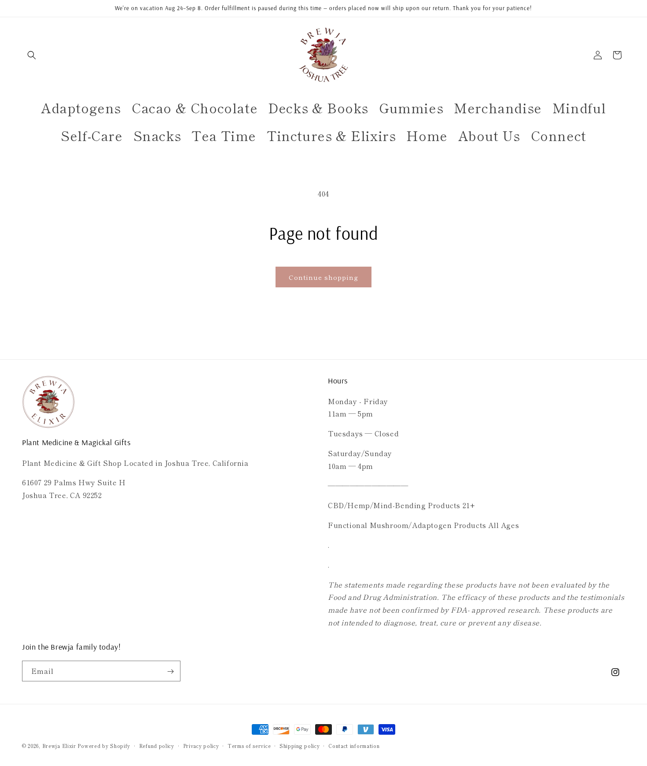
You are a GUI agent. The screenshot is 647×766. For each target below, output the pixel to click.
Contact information (353, 745)
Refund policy (156, 745)
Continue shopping (323, 277)
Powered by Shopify (103, 745)
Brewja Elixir (59, 745)
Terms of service (249, 745)
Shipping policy (299, 745)
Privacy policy (201, 745)
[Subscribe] (170, 671)
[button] (31, 55)
